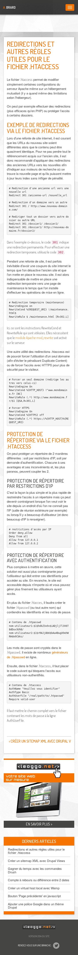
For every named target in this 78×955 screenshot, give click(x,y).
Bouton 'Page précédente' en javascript (34, 896)
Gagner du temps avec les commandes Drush (35, 870)
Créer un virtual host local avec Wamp (33, 888)
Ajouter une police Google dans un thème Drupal (36, 906)
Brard (9, 7)
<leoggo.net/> (39, 927)
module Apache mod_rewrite (34, 337)
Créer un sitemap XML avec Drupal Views (36, 860)
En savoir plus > (39, 824)
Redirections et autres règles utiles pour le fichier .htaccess (36, 851)
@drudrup (56, 946)
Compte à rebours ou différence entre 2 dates (38, 880)
